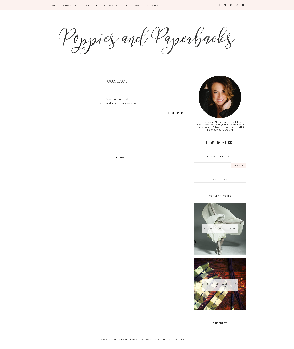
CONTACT (114, 5)
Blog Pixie (160, 339)
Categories (94, 5)
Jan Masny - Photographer (219, 228)
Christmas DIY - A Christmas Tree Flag (220, 285)
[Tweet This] (174, 113)
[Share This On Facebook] (169, 113)
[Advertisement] (117, 137)
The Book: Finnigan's (144, 5)
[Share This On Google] (183, 113)
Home (54, 5)
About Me (71, 5)
